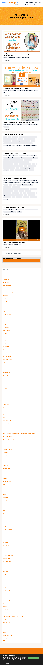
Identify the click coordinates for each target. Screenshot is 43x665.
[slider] (21, 86)
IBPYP (4, 640)
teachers (30, 143)
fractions (10, 184)
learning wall (5, 452)
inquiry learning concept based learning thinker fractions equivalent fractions (16, 161)
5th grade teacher (15, 155)
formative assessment (7, 372)
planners (24, 193)
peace (4, 484)
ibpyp (23, 57)
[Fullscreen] (39, 86)
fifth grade (10, 139)
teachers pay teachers (7, 145)
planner (21, 193)
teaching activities (19, 145)
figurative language (29, 157)
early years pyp (6, 346)
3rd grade (5, 155)
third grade (12, 170)
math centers (17, 193)
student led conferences (8, 555)
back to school (32, 155)
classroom (5, 157)
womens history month (7, 635)
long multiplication (6, 465)
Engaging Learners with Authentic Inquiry (14, 178)
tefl (3, 603)
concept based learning (12, 90)
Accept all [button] (34, 658)
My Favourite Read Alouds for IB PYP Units (14, 153)
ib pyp (18, 90)
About (31, 4)
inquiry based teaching (16, 141)
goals (14, 184)
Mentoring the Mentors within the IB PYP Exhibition (16, 88)
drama (4, 340)
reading (4, 526)
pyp (9, 143)
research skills (6, 126)
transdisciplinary (33, 145)
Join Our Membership (29, 2)
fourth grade (15, 139)
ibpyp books (5, 414)
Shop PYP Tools (38, 2)
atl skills (4, 298)
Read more (24, 658)
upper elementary (6, 622)
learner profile (33, 141)
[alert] (21, 659)
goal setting (5, 382)
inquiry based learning (29, 90)
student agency (19, 211)
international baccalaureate (25, 141)
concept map (5, 321)
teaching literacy (23, 168)
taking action (5, 571)
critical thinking (6, 333)
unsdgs (4, 619)
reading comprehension (19, 166)
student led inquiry (6, 558)
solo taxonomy (6, 542)
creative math (10, 182)
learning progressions (7, 449)
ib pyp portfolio (6, 404)
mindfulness (6, 143)
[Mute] (35, 86)
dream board (5, 343)
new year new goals (7, 481)
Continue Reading (6, 60)
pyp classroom (13, 143)
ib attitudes (21, 139)
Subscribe (21, 260)
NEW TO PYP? (17, 4)
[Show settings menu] (37, 86)
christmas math (6, 308)
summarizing (30, 166)
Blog (28, 4)
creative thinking (6, 330)
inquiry (34, 139)
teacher (27, 143)
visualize (26, 170)
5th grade (5, 57)
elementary (5, 139)
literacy (4, 459)
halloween (5, 388)
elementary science (7, 356)
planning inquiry (6, 497)
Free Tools (24, 4)
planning (28, 193)
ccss (36, 155)
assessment (5, 295)
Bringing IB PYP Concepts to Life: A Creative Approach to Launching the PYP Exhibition (21, 54)
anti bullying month (6, 288)
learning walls (6, 455)
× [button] (41, 655)
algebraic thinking (6, 282)
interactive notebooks (33, 188)
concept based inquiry (7, 314)
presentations (33, 193)
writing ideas (31, 170)
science (4, 539)
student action (6, 545)
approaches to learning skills (8, 124)
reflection (23, 143)
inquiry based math (6, 423)
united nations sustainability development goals (13, 616)
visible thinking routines (8, 625)
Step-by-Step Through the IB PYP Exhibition (15, 242)
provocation (5, 507)
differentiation (6, 337)
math (13, 193)
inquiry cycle (5, 430)
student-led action (7, 561)
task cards (5, 574)
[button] (15, 663)
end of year (5, 362)
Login (40, 4)
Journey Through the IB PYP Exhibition (13, 207)
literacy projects (6, 462)
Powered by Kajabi (37, 651)
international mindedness (8, 443)
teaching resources (26, 145)
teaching (13, 145)
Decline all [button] (34, 660)
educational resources (12, 157)
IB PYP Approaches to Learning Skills (13, 134)
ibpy (3, 407)
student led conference (8, 552)
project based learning (7, 504)
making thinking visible (7, 193)
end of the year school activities (9, 359)
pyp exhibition (27, 57)
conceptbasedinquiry (11, 57)
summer (4, 568)
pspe (4, 510)
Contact (36, 4)
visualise (23, 170)
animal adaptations (7, 285)
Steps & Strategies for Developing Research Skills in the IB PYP (20, 122)
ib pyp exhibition (18, 57)
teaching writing (6, 170)
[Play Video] (4, 86)
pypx (4, 92)
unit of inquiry (5, 613)
